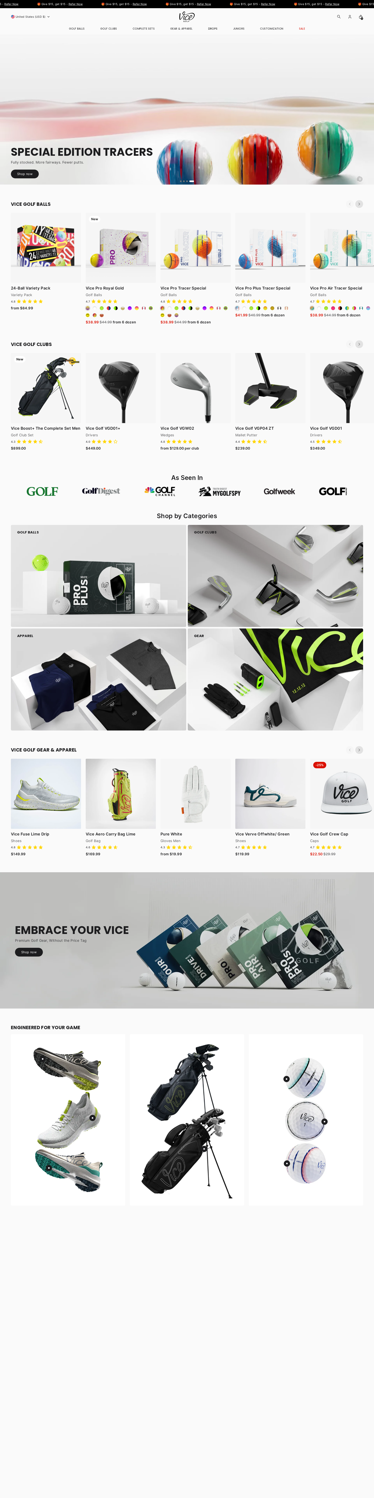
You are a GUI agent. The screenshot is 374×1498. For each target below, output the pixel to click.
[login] (350, 16)
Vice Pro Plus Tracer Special (262, 288)
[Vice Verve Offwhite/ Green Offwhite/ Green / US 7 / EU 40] (270, 794)
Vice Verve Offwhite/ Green (262, 834)
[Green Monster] (151, 308)
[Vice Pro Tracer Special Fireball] (196, 248)
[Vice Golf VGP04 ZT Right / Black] (270, 388)
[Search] (339, 16)
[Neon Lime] (102, 308)
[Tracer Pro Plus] (279, 308)
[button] (31, 16)
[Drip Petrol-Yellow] (347, 308)
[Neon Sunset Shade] (137, 308)
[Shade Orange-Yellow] (265, 308)
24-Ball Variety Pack (30, 288)
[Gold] (272, 308)
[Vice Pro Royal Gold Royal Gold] (121, 248)
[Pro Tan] (102, 315)
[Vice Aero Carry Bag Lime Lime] (121, 794)
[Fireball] (95, 315)
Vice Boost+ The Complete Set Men (45, 428)
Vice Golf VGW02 (177, 428)
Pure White (171, 834)
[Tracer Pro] (144, 308)
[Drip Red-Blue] (109, 308)
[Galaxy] (130, 308)
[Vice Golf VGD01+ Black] (121, 388)
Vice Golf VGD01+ (103, 428)
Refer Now (56, 4)
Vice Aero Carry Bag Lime (111, 834)
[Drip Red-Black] (340, 308)
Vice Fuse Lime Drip (30, 834)
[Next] (359, 204)
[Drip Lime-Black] (116, 308)
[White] (95, 308)
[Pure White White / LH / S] (196, 794)
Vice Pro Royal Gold (105, 288)
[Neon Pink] (333, 308)
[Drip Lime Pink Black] (354, 308)
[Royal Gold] (88, 308)
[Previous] (350, 204)
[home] (187, 16)
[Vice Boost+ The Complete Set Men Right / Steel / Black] (46, 388)
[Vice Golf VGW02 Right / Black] (196, 388)
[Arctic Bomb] (237, 308)
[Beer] (123, 308)
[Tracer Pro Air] (361, 308)
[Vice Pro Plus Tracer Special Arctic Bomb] (270, 248)
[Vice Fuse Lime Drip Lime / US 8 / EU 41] (46, 794)
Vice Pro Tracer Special (183, 288)
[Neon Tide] (312, 308)
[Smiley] (88, 315)
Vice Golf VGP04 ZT (254, 428)
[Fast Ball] (286, 308)
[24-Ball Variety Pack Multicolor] (46, 248)
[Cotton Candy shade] (368, 308)
